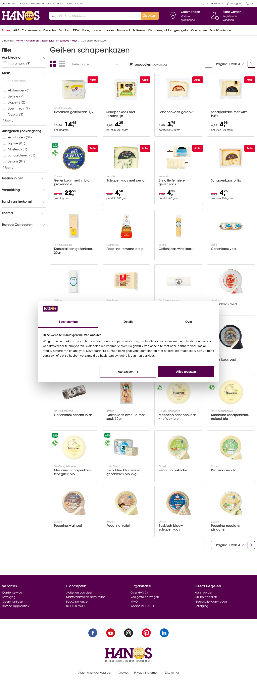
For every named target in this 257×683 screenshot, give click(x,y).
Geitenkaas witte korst (175, 249)
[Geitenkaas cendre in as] (74, 392)
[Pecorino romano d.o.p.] (126, 226)
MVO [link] (134, 602)
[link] (233, 3)
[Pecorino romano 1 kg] (126, 281)
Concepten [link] (199, 30)
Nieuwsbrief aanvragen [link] (211, 602)
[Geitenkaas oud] (231, 337)
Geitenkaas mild (224, 304)
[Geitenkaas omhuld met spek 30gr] (126, 392)
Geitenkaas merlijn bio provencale (72, 182)
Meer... (8, 121)
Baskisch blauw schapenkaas (171, 527)
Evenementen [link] (56, 3)
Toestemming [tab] (68, 321)
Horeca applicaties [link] (15, 606)
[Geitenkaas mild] (231, 281)
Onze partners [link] (75, 3)
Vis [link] (150, 30)
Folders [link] (24, 3)
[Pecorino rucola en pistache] (231, 503)
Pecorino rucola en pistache (226, 527)
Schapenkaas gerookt (176, 112)
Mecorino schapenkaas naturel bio (230, 417)
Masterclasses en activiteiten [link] (86, 597)
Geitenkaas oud (223, 359)
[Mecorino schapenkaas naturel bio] (231, 392)
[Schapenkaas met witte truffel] (231, 89)
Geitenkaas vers (223, 249)
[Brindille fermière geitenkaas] (178, 157)
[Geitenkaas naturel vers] (74, 281)
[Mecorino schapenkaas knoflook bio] (178, 392)
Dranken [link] (64, 30)
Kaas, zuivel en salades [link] (98, 30)
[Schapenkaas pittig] (231, 157)
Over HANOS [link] (9, 3)
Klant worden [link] (204, 593)
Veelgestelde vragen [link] (145, 597)
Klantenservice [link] (214, 3)
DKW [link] (76, 30)
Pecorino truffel (118, 526)
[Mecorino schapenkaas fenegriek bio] (74, 447)
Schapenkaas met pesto (125, 180)
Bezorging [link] (8, 597)
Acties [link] (5, 30)
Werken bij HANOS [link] (143, 606)
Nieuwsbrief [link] (38, 3)
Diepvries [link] (49, 30)
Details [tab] (129, 321)
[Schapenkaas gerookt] (178, 89)
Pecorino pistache (173, 470)
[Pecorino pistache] (178, 447)
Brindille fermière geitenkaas (172, 182)
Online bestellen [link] (206, 597)
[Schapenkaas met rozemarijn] (126, 89)
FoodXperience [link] (220, 30)
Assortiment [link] (32, 40)
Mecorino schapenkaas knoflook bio (177, 417)
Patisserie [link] (139, 30)
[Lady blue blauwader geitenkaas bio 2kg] (126, 447)
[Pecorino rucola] (231, 447)
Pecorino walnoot (68, 526)
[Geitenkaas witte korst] (178, 226)
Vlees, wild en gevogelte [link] (171, 30)
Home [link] (19, 40)
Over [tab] (188, 321)
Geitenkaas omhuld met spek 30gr (125, 417)
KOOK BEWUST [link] (75, 606)
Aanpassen (126, 371)
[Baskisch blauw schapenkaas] (178, 503)
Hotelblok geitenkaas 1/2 (74, 112)
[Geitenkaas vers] (231, 226)
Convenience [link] (31, 30)
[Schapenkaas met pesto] (126, 157)
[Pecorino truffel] (126, 503)
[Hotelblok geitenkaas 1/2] (74, 89)
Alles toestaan (186, 371)
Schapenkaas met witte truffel (229, 114)
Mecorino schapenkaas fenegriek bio (73, 472)
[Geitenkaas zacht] (178, 281)
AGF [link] (16, 30)
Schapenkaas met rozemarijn (120, 114)
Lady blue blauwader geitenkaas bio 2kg (123, 472)
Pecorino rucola (223, 470)
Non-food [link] (123, 30)
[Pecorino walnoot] (74, 503)
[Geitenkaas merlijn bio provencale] (74, 157)
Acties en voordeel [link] (79, 593)
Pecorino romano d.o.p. (125, 249)
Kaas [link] (74, 40)
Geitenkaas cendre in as (73, 415)
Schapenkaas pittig (226, 180)
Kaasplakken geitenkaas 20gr (73, 251)
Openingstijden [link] (12, 602)
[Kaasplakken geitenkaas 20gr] (74, 226)
